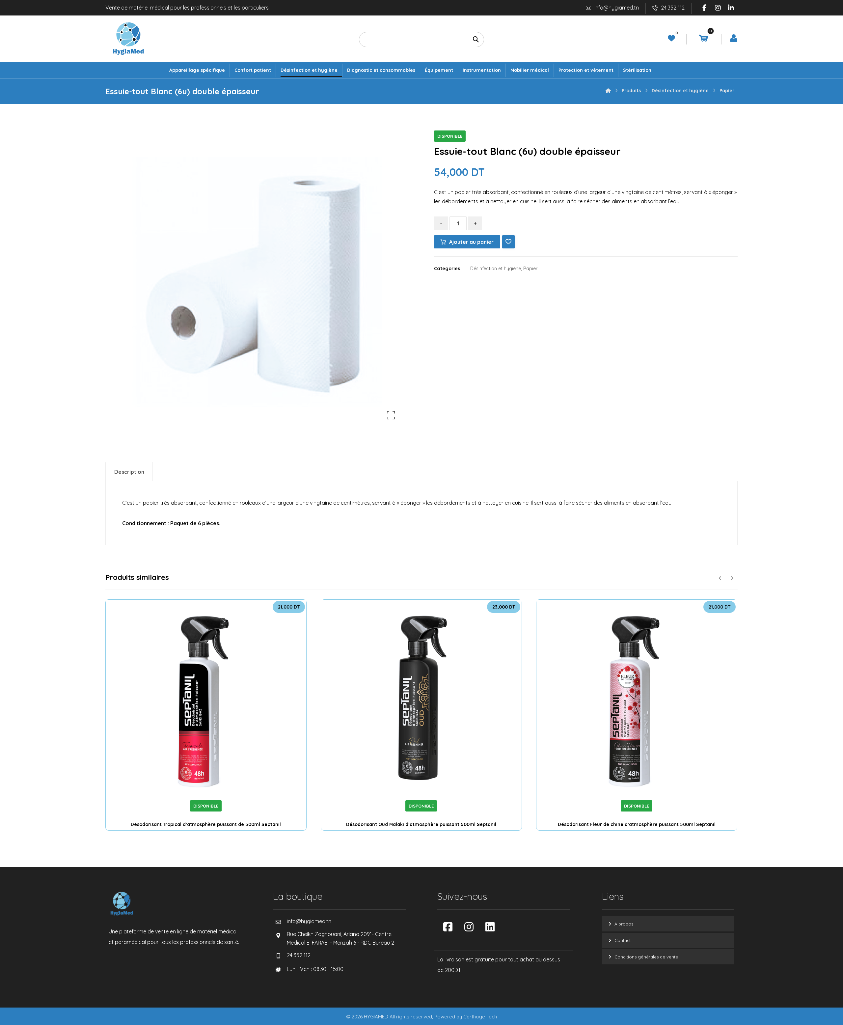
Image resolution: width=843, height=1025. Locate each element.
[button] (704, 7)
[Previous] (720, 578)
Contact (622, 940)
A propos (623, 923)
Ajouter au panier (471, 242)
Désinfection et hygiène (495, 268)
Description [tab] (129, 472)
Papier (530, 268)
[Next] (732, 578)
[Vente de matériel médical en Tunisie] (128, 38)
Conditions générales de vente (646, 956)
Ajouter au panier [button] (214, 791)
